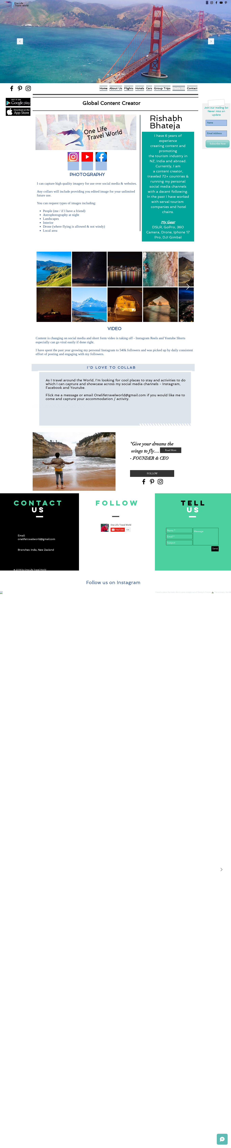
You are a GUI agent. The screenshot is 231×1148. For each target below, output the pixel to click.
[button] (73, 161)
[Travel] (108, 74)
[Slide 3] (115, 74)
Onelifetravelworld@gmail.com (120, 395)
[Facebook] (216, 2)
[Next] (211, 41)
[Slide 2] (111, 74)
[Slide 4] (119, 74)
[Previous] (20, 41)
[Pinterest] (226, 2)
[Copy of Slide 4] (122, 74)
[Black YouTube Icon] (221, 2)
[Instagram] (211, 2)
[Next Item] (188, 286)
